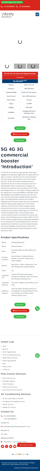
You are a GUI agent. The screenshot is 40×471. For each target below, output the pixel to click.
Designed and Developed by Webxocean (26, 468)
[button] (37, 14)
